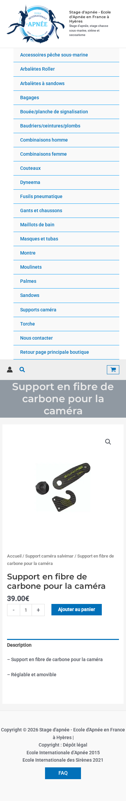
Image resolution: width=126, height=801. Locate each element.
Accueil (14, 556)
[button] (22, 370)
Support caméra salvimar (49, 556)
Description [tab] (19, 645)
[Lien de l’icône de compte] (10, 370)
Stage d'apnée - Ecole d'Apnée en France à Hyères (90, 17)
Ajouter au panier (76, 609)
